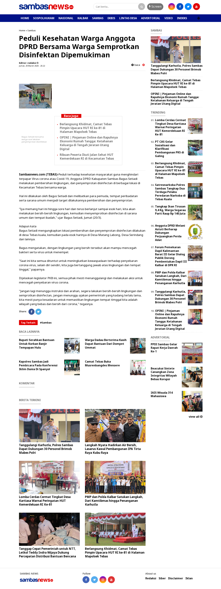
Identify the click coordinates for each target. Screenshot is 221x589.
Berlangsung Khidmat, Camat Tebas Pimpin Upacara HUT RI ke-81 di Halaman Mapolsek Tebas (86, 128)
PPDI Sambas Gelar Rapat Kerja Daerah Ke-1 (164, 347)
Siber (162, 578)
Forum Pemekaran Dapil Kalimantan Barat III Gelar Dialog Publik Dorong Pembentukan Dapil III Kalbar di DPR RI (171, 256)
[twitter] (188, 6)
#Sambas (46, 322)
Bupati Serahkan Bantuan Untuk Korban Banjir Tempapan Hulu (36, 343)
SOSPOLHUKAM (43, 18)
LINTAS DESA (128, 18)
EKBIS (111, 18)
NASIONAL (66, 18)
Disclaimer (175, 578)
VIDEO (168, 18)
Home (22, 30)
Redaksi (150, 578)
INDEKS (182, 18)
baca (137, 64)
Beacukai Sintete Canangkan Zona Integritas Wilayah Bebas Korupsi (164, 374)
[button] (198, 16)
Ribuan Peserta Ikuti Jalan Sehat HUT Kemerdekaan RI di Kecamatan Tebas (87, 156)
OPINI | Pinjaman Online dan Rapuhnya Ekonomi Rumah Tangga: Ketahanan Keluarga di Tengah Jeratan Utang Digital (89, 143)
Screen (156, 6)
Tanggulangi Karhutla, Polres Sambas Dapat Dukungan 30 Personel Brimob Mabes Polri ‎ (46, 449)
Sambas (31, 30)
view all (194, 417)
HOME (25, 18)
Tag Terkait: (28, 322)
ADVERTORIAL (150, 18)
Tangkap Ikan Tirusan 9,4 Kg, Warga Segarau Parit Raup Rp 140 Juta (170, 210)
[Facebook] (31, 312)
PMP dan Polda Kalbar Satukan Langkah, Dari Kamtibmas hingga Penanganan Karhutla (114, 500)
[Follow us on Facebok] (86, 579)
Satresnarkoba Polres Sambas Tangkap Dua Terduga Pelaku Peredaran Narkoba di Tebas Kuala (170, 192)
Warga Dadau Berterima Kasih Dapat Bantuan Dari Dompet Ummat (106, 343)
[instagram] (171, 6)
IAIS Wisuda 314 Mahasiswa (162, 394)
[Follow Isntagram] (102, 579)
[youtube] (196, 6)
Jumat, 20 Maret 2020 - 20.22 (32, 65)
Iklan (189, 578)
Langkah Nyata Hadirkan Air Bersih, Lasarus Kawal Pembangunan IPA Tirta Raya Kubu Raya (113, 449)
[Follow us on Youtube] (111, 579)
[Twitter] (38, 312)
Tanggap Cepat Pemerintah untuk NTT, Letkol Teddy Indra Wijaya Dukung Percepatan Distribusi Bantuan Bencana (47, 552)
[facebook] (179, 6)
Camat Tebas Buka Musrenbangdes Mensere (102, 363)
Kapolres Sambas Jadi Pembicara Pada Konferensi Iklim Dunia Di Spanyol (38, 365)
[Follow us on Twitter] (94, 579)
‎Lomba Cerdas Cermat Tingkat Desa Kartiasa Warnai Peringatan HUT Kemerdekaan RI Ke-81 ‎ (45, 500)
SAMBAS (97, 18)
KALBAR (83, 18)
